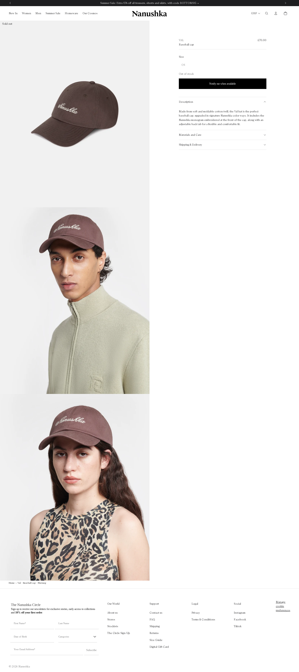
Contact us (156, 612)
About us (112, 612)
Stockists (112, 626)
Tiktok (237, 626)
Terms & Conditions (203, 619)
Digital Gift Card (159, 646)
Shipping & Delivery (190, 144)
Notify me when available (222, 83)
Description (186, 101)
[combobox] (75, 636)
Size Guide (156, 639)
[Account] (276, 13)
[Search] (266, 13)
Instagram (239, 612)
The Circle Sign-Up (118, 633)
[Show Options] (95, 636)
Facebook (240, 619)
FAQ (152, 619)
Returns (154, 633)
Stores (111, 619)
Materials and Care (190, 134)
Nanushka (24, 666)
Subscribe (91, 650)
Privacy (196, 612)
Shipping (155, 626)
